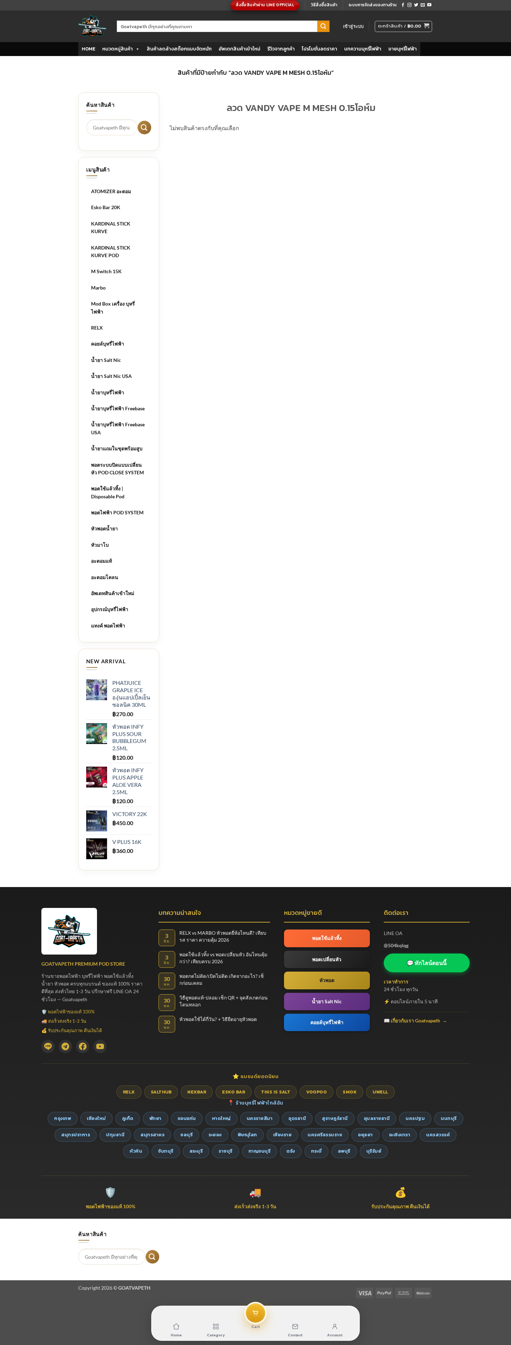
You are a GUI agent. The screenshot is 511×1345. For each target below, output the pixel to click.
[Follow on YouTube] (429, 5)
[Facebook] (82, 1046)
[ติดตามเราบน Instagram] (409, 5)
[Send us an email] (423, 5)
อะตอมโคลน (104, 577)
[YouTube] (100, 1046)
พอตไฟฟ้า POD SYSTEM (117, 512)
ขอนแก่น (187, 1118)
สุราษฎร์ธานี (335, 1118)
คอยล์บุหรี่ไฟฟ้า (107, 344)
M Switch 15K (106, 271)
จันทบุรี (165, 1151)
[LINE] (48, 1046)
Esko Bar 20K (105, 207)
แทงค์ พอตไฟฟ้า (108, 625)
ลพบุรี (344, 1151)
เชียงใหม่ (96, 1118)
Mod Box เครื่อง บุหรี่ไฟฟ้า (113, 307)
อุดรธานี (297, 1118)
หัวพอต (326, 980)
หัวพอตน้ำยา (104, 528)
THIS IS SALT (275, 1092)
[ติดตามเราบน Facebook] (403, 5)
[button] (353, 26)
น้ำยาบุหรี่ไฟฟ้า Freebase (118, 408)
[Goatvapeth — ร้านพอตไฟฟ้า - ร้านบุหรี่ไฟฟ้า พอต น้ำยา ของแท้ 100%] (92, 26)
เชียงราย (282, 1134)
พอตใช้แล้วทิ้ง (327, 938)
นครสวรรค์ (438, 1134)
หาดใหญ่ (221, 1118)
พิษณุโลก (247, 1134)
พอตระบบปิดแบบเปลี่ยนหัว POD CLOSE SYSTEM (117, 468)
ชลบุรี (186, 1134)
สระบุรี (196, 1151)
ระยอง (215, 1134)
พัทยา (155, 1118)
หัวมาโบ (100, 545)
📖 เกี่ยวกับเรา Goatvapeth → (415, 1020)
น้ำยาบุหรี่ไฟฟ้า (107, 392)
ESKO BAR (233, 1092)
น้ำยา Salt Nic (106, 360)
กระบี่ (316, 1151)
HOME (88, 49)
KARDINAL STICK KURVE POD (110, 251)
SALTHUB (161, 1092)
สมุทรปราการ (75, 1134)
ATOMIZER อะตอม (111, 191)
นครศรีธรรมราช (325, 1134)
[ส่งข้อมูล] (323, 26)
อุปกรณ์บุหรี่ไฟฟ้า (109, 609)
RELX (97, 328)
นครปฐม (415, 1118)
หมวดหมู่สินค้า (117, 49)
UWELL (380, 1092)
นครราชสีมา (260, 1118)
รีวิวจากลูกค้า (281, 49)
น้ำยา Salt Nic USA (111, 376)
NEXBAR (196, 1092)
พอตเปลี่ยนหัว (326, 959)
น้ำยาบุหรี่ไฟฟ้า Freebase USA (118, 428)
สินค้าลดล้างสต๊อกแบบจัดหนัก (179, 49)
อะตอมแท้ (101, 561)
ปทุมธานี (115, 1134)
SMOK (350, 1092)
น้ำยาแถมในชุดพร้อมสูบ (117, 448)
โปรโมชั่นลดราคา (319, 49)
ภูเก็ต (127, 1118)
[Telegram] (65, 1046)
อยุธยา (365, 1134)
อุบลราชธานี (377, 1118)
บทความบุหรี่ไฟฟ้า (362, 49)
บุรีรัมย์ (374, 1151)
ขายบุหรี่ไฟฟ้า (402, 49)
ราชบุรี (226, 1151)
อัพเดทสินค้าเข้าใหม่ (239, 49)
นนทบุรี (449, 1118)
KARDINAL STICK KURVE (110, 227)
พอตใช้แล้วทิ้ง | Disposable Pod (107, 492)
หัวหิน (136, 1151)
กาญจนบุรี (260, 1151)
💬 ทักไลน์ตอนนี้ (427, 962)
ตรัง (290, 1151)
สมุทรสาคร (152, 1134)
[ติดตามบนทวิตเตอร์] (416, 5)
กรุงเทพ (62, 1118)
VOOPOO (316, 1092)
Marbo (98, 288)
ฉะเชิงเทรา (400, 1134)
